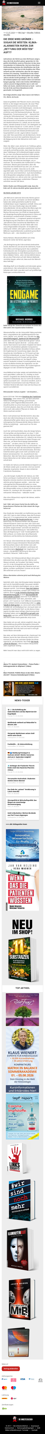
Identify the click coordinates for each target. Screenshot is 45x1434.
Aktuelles (30, 33)
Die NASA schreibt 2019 (12, 193)
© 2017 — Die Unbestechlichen (17, 1426)
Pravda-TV (11, 716)
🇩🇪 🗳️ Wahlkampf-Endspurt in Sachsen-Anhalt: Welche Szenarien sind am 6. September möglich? (21, 755)
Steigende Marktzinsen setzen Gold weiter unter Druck (21, 734)
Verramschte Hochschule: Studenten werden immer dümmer (21, 780)
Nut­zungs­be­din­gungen (25, 1428)
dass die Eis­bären (32, 588)
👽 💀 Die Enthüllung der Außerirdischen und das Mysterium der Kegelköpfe (22, 712)
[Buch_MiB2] (22, 1299)
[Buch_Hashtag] (22, 1200)
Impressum (35, 1426)
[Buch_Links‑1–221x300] (18, 1158)
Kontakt (35, 1430)
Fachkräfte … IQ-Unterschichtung (20, 744)
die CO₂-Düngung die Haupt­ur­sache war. (18, 519)
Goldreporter (12, 737)
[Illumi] (22, 1249)
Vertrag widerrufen (11, 1369)
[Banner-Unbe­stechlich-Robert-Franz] (22, 1009)
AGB (38, 1428)
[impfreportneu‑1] (22, 1116)
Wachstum (19, 549)
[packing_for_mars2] (22, 1341)
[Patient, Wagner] (22, 887)
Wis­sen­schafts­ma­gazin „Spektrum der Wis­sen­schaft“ (21, 337)
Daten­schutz (9, 1428)
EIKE (9, 727)
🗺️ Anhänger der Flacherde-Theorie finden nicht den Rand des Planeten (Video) (21, 768)
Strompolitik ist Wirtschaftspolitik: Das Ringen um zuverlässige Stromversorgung (22, 802)
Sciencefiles (12, 746)
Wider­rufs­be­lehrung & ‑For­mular (17, 1430)
